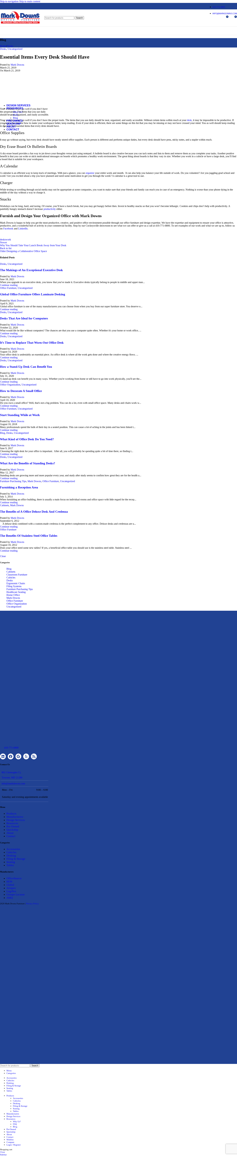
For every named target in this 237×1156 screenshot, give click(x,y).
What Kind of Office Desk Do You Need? (27, 439)
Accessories (13, 849)
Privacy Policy (32, 903)
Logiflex (11, 891)
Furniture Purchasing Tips (13, 481)
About (10, 832)
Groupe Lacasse (15, 894)
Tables (10, 865)
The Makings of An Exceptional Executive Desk (31, 270)
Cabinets (4, 505)
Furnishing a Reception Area (19, 487)
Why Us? (18, 112)
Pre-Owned (12, 826)
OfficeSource (14, 878)
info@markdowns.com (13, 783)
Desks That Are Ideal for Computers (24, 318)
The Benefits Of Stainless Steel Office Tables (28, 535)
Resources (12, 823)
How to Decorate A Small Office (21, 391)
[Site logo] (20, 24)
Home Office (13, 595)
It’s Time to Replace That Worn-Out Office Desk (32, 342)
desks (3, 239)
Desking (11, 855)
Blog (15, 117)
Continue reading (9, 285)
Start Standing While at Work (20, 415)
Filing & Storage (15, 858)
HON (9, 881)
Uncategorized (15, 264)
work (8, 239)
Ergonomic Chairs (15, 583)
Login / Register (13, 1145)
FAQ (15, 115)
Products (11, 813)
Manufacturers (14, 816)
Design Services (15, 820)
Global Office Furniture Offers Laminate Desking (32, 294)
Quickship (12, 829)
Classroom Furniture (16, 574)
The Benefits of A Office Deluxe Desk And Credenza (34, 511)
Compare (10, 1142)
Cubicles (10, 577)
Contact (10, 836)
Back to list (5, 248)
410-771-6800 (11, 747)
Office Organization (10, 384)
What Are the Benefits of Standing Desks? (27, 463)
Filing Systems (13, 586)
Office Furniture (8, 288)
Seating (10, 862)
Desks (3, 264)
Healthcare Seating (16, 592)
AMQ (9, 897)
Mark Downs (17, 276)
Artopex (11, 888)
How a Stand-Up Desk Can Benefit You (26, 366)
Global (10, 884)
